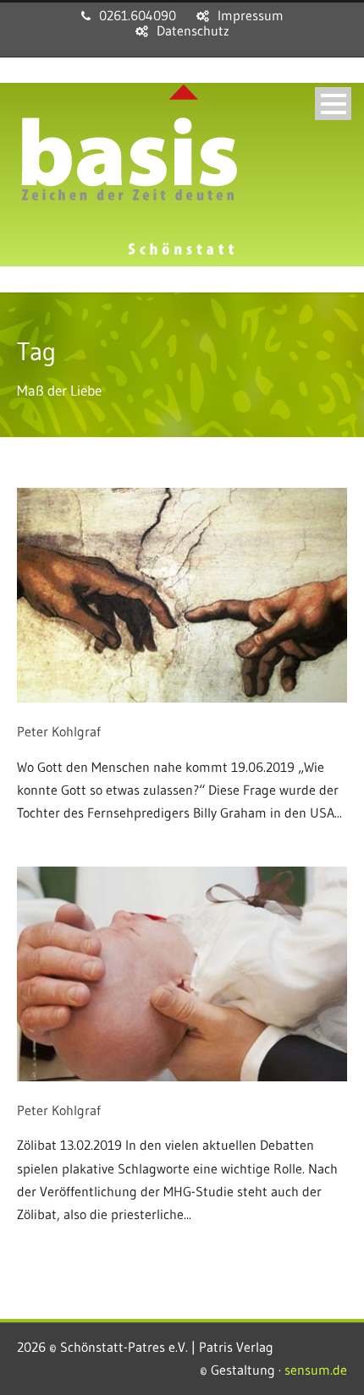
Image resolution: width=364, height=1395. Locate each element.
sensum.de (315, 1369)
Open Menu (333, 103)
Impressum (251, 15)
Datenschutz (193, 30)
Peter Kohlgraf (59, 731)
